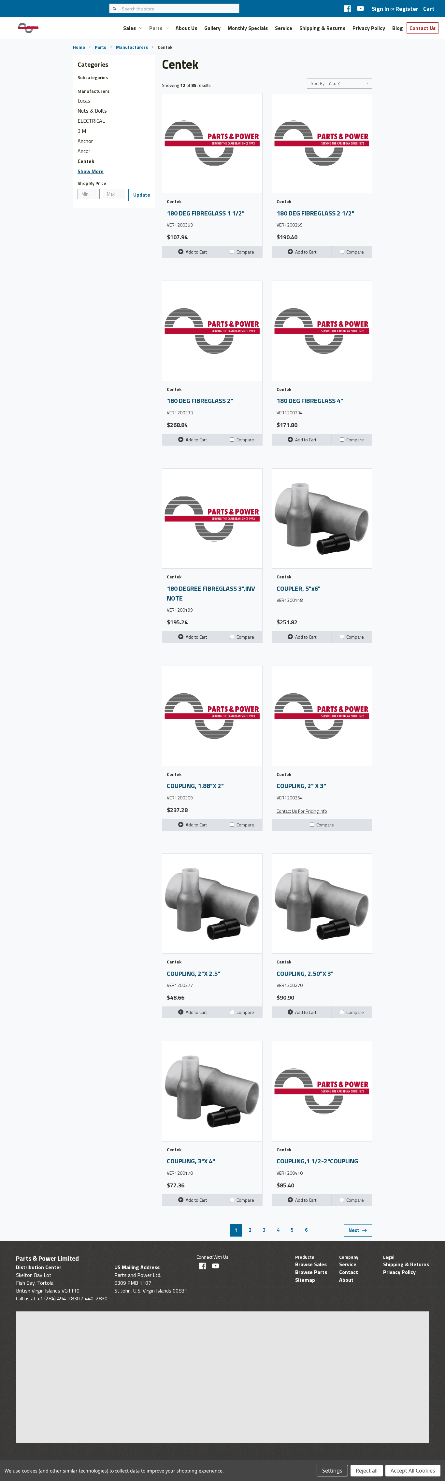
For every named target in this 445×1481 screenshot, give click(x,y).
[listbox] (350, 83)
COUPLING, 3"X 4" (191, 1161)
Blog (397, 28)
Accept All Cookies (413, 1470)
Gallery (212, 28)
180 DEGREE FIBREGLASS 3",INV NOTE (211, 593)
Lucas (84, 100)
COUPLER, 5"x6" (299, 588)
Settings (332, 1470)
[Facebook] (347, 8)
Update (141, 195)
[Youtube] (360, 8)
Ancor (84, 151)
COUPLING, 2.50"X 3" (305, 973)
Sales (129, 28)
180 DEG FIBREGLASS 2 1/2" (315, 213)
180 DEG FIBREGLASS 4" (310, 401)
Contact (348, 1272)
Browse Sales (311, 1264)
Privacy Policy (368, 28)
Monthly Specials (248, 28)
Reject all (367, 1470)
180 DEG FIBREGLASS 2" (200, 401)
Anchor (85, 141)
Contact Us (422, 28)
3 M (82, 131)
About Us (186, 28)
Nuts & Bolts (92, 111)
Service (283, 28)
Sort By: (318, 83)
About (346, 1280)
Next (354, 1230)
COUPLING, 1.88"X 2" (195, 786)
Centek (86, 161)
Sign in (380, 8)
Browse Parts (311, 1272)
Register (406, 8)
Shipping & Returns (322, 28)
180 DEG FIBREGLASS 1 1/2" (206, 213)
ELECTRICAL (91, 121)
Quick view (216, 143)
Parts (155, 28)
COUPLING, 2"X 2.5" (193, 973)
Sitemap (305, 1280)
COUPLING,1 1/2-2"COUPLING (317, 1161)
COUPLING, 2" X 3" (301, 786)
